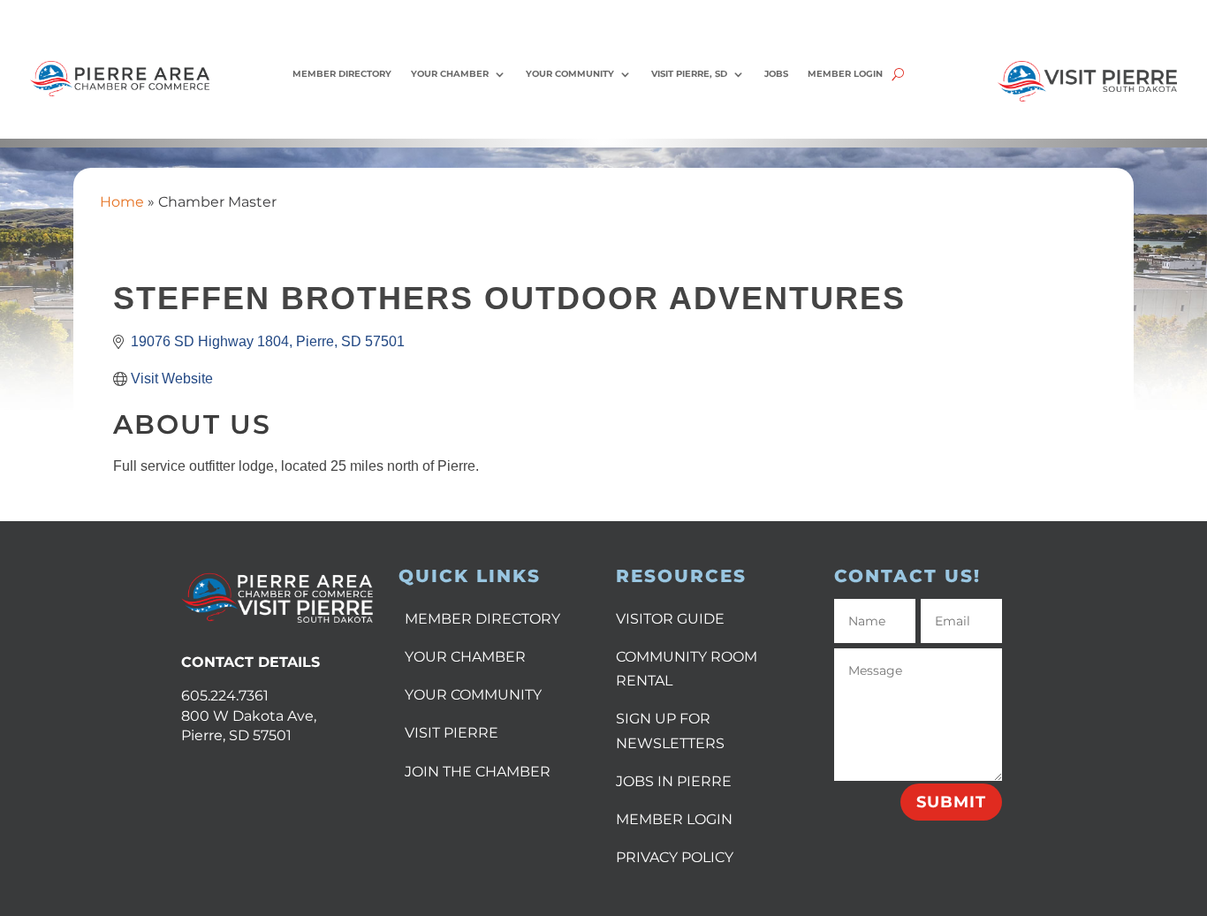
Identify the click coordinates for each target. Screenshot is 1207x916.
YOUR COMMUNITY (473, 694)
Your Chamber (450, 74)
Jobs (776, 74)
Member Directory (341, 74)
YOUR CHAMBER (465, 656)
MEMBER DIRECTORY (482, 618)
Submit (951, 802)
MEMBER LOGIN (674, 819)
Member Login (845, 74)
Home (122, 201)
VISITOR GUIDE (670, 618)
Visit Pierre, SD (689, 74)
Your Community (570, 74)
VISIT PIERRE (451, 732)
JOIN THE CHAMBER (477, 771)
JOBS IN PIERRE (674, 781)
